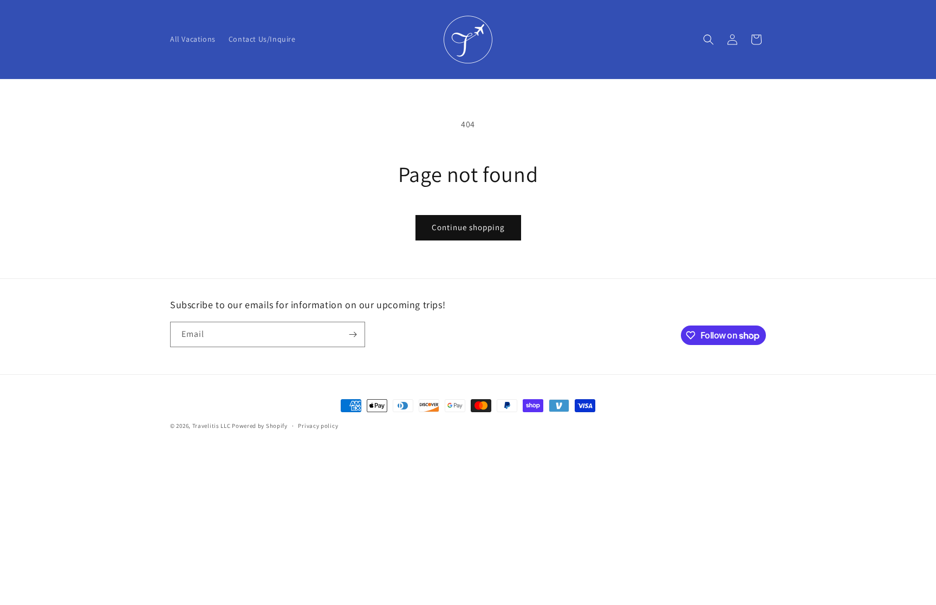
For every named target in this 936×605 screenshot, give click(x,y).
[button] (708, 39)
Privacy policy (318, 426)
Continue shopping (468, 227)
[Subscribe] (353, 334)
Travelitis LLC (211, 426)
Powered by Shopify (260, 426)
